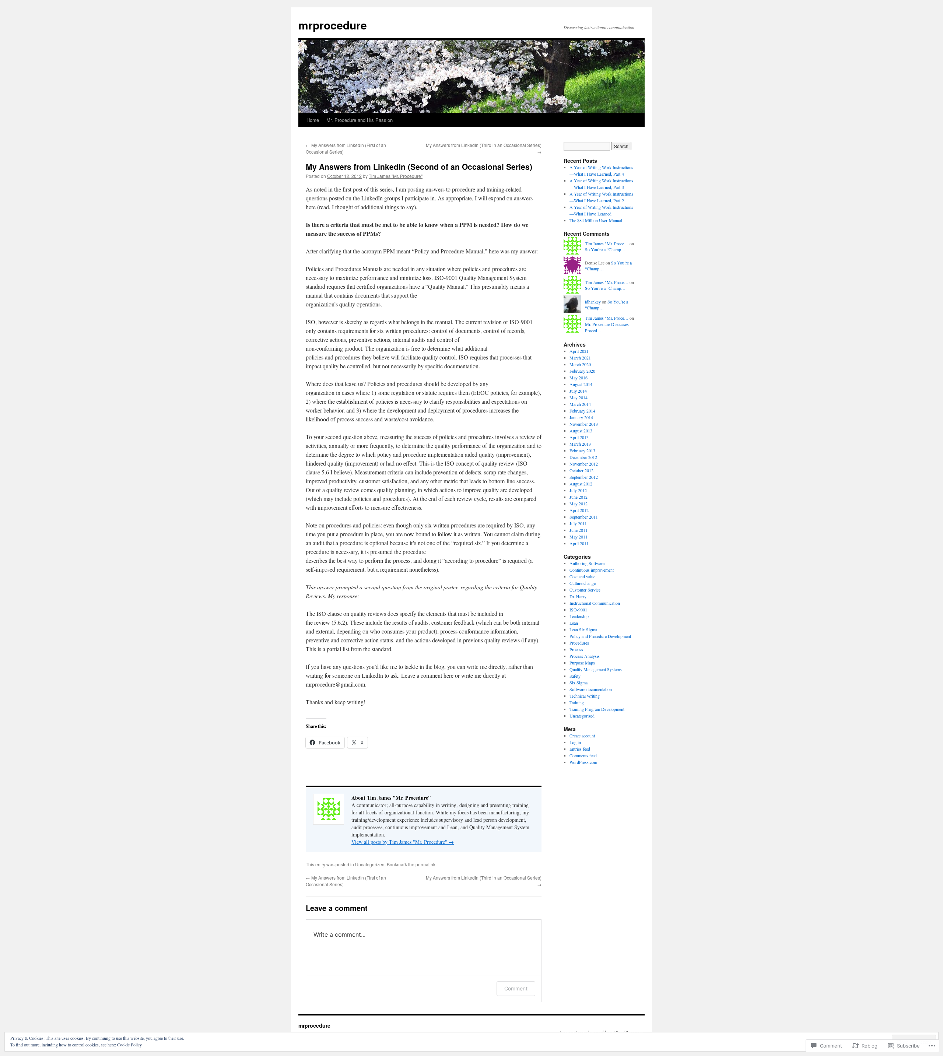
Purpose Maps (582, 663)
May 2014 (578, 397)
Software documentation (590, 689)
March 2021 (580, 358)
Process (576, 649)
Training (576, 702)
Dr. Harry (577, 596)
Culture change (582, 583)
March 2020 (580, 364)
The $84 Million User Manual (595, 220)
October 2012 (581, 470)
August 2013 (580, 431)
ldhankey (593, 302)
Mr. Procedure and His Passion (359, 119)
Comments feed (583, 755)
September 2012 (583, 477)
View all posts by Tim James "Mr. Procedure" (402, 841)
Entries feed (579, 749)
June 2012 (578, 497)
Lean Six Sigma (583, 629)
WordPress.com (583, 762)
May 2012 (578, 503)
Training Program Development (596, 709)
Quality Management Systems (595, 669)
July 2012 (578, 490)
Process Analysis (584, 656)
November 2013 (583, 424)
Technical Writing (584, 696)
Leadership (579, 616)
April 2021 (579, 351)
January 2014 (581, 417)
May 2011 (578, 537)
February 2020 (582, 371)
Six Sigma (578, 682)
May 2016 (578, 377)
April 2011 (579, 543)
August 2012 (580, 484)
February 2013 (582, 450)
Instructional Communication (594, 603)
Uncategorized (370, 864)
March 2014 (580, 404)
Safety (575, 676)
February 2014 (582, 411)
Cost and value (582, 576)
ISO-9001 (578, 610)
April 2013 (579, 437)
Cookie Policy (129, 1045)
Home (312, 119)
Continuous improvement (591, 570)
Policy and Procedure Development (600, 636)
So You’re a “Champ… (605, 249)
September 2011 (583, 517)
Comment (515, 988)
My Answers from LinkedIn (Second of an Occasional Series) (419, 166)
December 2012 (583, 457)
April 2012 (579, 510)
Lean (573, 623)
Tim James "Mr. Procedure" (396, 176)
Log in (575, 742)
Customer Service (584, 590)
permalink (425, 864)
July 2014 (578, 391)
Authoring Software (586, 563)
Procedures (579, 643)
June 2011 (578, 530)
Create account (582, 736)
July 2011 (578, 523)
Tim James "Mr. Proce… (606, 243)
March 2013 (580, 444)
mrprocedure (332, 25)
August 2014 (580, 384)
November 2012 (583, 464)
